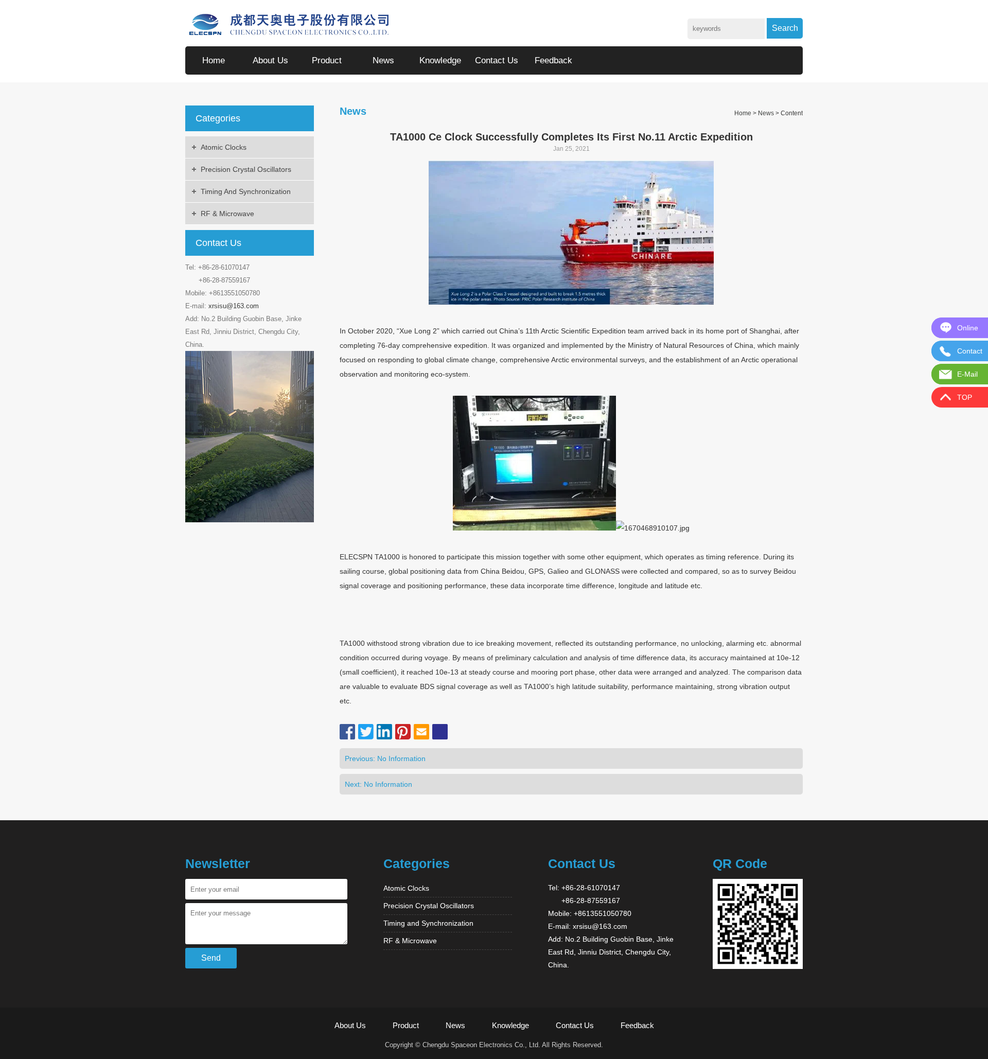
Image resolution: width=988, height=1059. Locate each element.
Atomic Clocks (223, 147)
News (383, 60)
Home (213, 60)
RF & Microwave (227, 213)
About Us (270, 60)
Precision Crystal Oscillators (246, 169)
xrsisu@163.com (233, 306)
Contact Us (496, 60)
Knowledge (440, 60)
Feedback (553, 60)
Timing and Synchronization (246, 191)
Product (327, 60)
